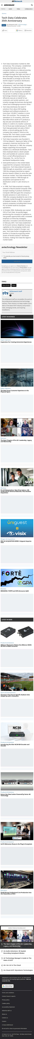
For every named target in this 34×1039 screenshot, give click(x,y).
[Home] (17, 1)
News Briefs (6, 285)
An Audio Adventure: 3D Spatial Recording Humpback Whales (14, 952)
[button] (2, 5)
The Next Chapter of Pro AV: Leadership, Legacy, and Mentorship (17, 945)
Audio (10, 9)
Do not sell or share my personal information (14, 1028)
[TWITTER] (10, 295)
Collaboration (29, 9)
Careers (4, 1021)
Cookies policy (6, 1003)
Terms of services (21, 266)
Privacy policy (5, 1000)
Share (5, 30)
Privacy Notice (23, 267)
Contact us (5, 1017)
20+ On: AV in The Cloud (12, 965)
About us (4, 1014)
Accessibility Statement (8, 1007)
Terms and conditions (8, 992)
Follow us (20, 30)
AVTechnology (22, 24)
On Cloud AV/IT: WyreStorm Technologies (18, 970)
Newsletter (29, 30)
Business (4, 13)
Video (18, 9)
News (3, 25)
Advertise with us (7, 1010)
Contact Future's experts (8, 996)
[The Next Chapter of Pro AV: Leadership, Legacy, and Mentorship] (17, 939)
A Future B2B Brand (7, 1025)
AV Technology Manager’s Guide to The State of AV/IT (17, 959)
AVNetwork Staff (12, 24)
